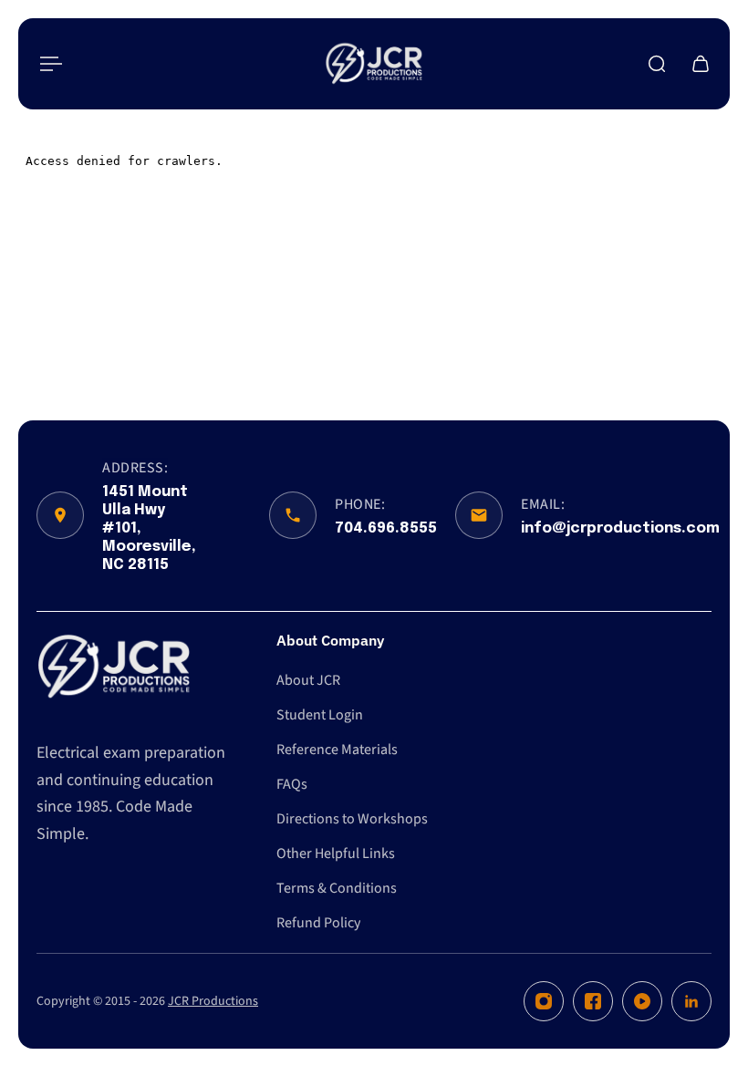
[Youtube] (642, 1001)
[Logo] (374, 63)
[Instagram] (544, 1001)
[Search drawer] (657, 64)
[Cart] (700, 64)
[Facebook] (593, 1001)
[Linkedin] (691, 1001)
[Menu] (47, 64)
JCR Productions (213, 1001)
